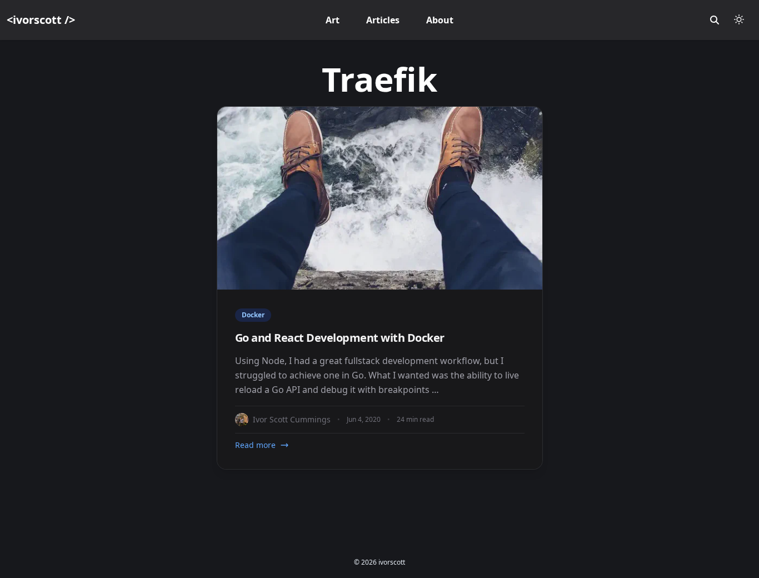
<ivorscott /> (41, 19)
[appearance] (739, 19)
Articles (383, 20)
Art (332, 20)
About (439, 20)
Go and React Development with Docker (340, 337)
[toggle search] (714, 20)
